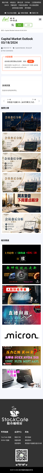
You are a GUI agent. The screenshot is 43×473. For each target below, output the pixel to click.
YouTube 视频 (6, 437)
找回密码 (18, 443)
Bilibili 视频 (5, 440)
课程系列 (28, 440)
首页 (2, 30)
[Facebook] (23, 465)
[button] (40, 19)
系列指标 (28, 437)
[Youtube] (17, 465)
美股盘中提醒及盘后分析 (33, 443)
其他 (26, 432)
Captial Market (20, 48)
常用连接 (4, 432)
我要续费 (18, 440)
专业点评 (29, 48)
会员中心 (18, 432)
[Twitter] (26, 465)
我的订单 (18, 437)
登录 (30, 61)
